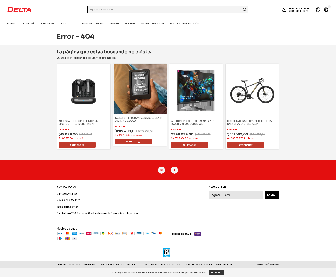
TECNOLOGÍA (28, 23)
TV (74, 23)
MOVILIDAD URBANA (93, 23)
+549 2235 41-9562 (69, 200)
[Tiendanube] (268, 264)
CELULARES (47, 23)
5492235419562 (67, 193)
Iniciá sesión (303, 8)
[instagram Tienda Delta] (161, 170)
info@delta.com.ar (67, 206)
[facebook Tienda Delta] (174, 170)
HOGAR (11, 23)
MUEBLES (130, 23)
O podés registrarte (299, 11)
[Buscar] (244, 9)
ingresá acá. (197, 264)
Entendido (216, 273)
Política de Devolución (184, 23)
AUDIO (63, 23)
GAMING (114, 23)
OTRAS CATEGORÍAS (152, 23)
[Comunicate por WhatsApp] (318, 10)
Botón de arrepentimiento (219, 264)
